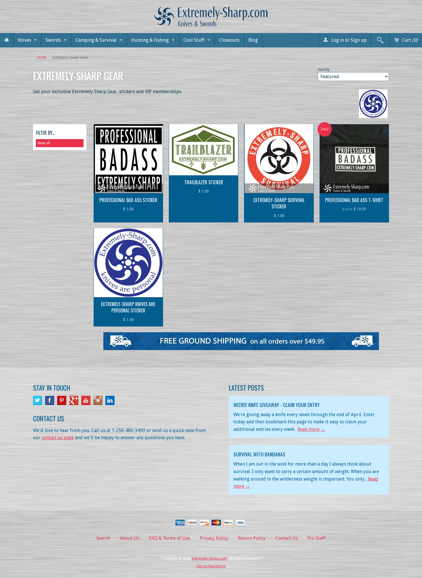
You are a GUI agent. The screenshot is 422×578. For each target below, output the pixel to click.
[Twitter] (37, 400)
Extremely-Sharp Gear (70, 57)
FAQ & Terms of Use (169, 538)
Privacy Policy (214, 538)
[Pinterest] (61, 400)
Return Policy (252, 538)
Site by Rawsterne (211, 566)
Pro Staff (316, 538)
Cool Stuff (193, 40)
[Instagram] (97, 400)
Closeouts (229, 40)
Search (103, 538)
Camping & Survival (96, 40)
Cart (409, 40)
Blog (253, 40)
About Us (129, 538)
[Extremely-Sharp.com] (211, 14)
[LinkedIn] (110, 400)
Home (42, 57)
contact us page (58, 437)
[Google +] (73, 400)
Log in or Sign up (348, 40)
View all (44, 143)
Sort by (324, 69)
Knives (24, 40)
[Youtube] (85, 400)
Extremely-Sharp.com (209, 558)
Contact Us (286, 538)
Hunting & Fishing (150, 40)
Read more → (311, 429)
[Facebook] (49, 400)
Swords (53, 40)
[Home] (6, 40)
